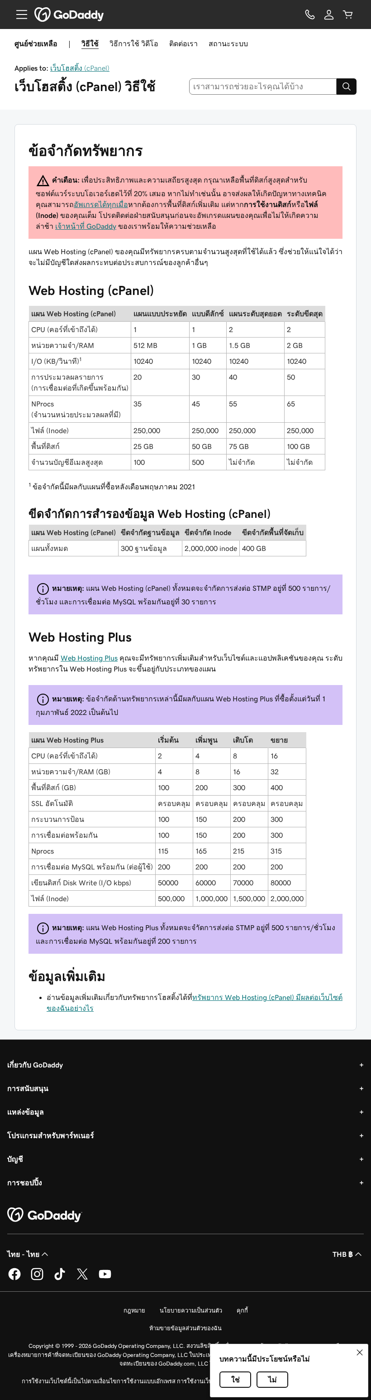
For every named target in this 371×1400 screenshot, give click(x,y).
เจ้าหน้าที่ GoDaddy (85, 226)
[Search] (347, 86)
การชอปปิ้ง (24, 1182)
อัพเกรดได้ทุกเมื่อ (101, 204)
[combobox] (263, 86)
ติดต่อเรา (183, 43)
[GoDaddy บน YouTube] (105, 1278)
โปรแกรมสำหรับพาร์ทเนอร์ (50, 1135)
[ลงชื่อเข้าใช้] (329, 14)
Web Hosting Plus (89, 657)
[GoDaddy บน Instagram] (37, 1278)
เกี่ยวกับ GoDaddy (35, 1064)
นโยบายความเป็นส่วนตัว (191, 1310)
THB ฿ (343, 1254)
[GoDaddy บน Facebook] (14, 1278)
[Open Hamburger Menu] (18, 14)
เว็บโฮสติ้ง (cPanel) (79, 68)
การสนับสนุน (27, 1088)
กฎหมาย (134, 1310)
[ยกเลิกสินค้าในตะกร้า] (348, 14)
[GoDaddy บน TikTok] (59, 1278)
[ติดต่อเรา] (310, 14)
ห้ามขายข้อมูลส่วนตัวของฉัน (185, 1328)
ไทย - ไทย (23, 1254)
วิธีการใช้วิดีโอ (133, 43)
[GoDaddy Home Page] (44, 1215)
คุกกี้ (242, 1310)
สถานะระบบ (228, 43)
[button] (360, 1352)
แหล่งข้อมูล (25, 1111)
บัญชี (15, 1159)
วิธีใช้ (90, 43)
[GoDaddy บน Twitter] (82, 1278)
